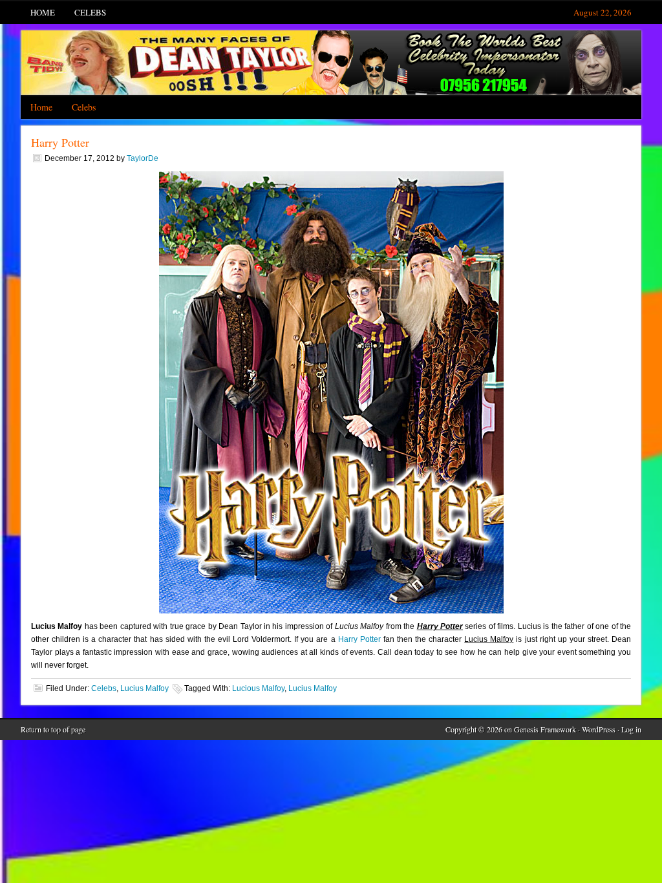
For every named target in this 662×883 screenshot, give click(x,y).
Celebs (90, 12)
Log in (631, 729)
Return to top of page (53, 729)
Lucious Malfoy (258, 688)
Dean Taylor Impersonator (331, 62)
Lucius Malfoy (144, 688)
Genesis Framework (545, 729)
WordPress (598, 729)
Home (42, 12)
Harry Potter (60, 142)
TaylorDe (142, 158)
